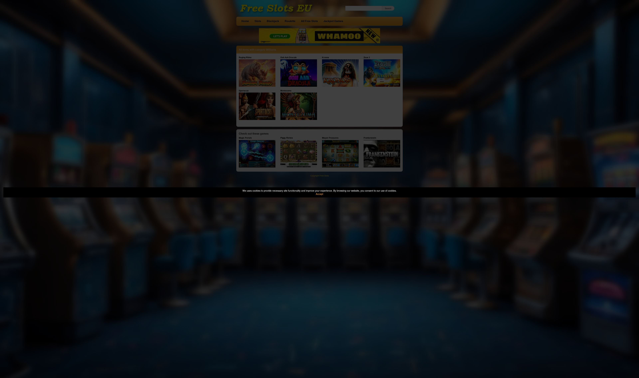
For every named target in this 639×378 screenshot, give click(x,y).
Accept (319, 194)
